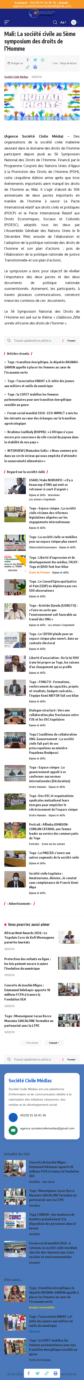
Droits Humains (37, 787)
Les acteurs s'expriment (42, 499)
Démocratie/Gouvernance (43, 547)
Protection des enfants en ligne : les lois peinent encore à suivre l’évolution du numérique (27, 963)
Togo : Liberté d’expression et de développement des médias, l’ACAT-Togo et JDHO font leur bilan (54, 562)
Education (34, 1331)
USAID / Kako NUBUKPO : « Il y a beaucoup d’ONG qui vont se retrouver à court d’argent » (51, 484)
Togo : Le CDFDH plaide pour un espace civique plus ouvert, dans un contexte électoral (53, 638)
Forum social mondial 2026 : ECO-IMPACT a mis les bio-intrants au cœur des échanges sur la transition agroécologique (41, 418)
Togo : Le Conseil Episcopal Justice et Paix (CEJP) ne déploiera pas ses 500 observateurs (53, 586)
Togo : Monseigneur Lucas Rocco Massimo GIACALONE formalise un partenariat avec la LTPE (28, 1020)
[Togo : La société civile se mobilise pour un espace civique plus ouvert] (15, 543)
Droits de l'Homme (39, 572)
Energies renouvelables (42, 1307)
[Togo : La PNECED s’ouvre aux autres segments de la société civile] (15, 859)
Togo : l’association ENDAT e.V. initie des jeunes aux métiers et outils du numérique (51, 1321)
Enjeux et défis (37, 495)
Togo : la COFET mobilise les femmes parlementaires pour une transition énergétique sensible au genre (38, 400)
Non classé (49, 1181)
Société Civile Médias (16, 77)
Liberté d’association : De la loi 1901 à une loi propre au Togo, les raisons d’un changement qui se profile (54, 662)
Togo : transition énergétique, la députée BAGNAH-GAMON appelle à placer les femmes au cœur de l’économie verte (41, 367)
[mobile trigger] (8, 22)
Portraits (34, 844)
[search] (55, 22)
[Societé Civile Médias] (42, 13)
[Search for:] (37, 340)
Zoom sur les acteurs (53, 844)
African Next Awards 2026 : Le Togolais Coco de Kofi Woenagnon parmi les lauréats (29, 937)
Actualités (34, 1181)
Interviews (54, 495)
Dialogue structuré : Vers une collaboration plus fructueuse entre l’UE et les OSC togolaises (54, 714)
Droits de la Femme (40, 1360)
